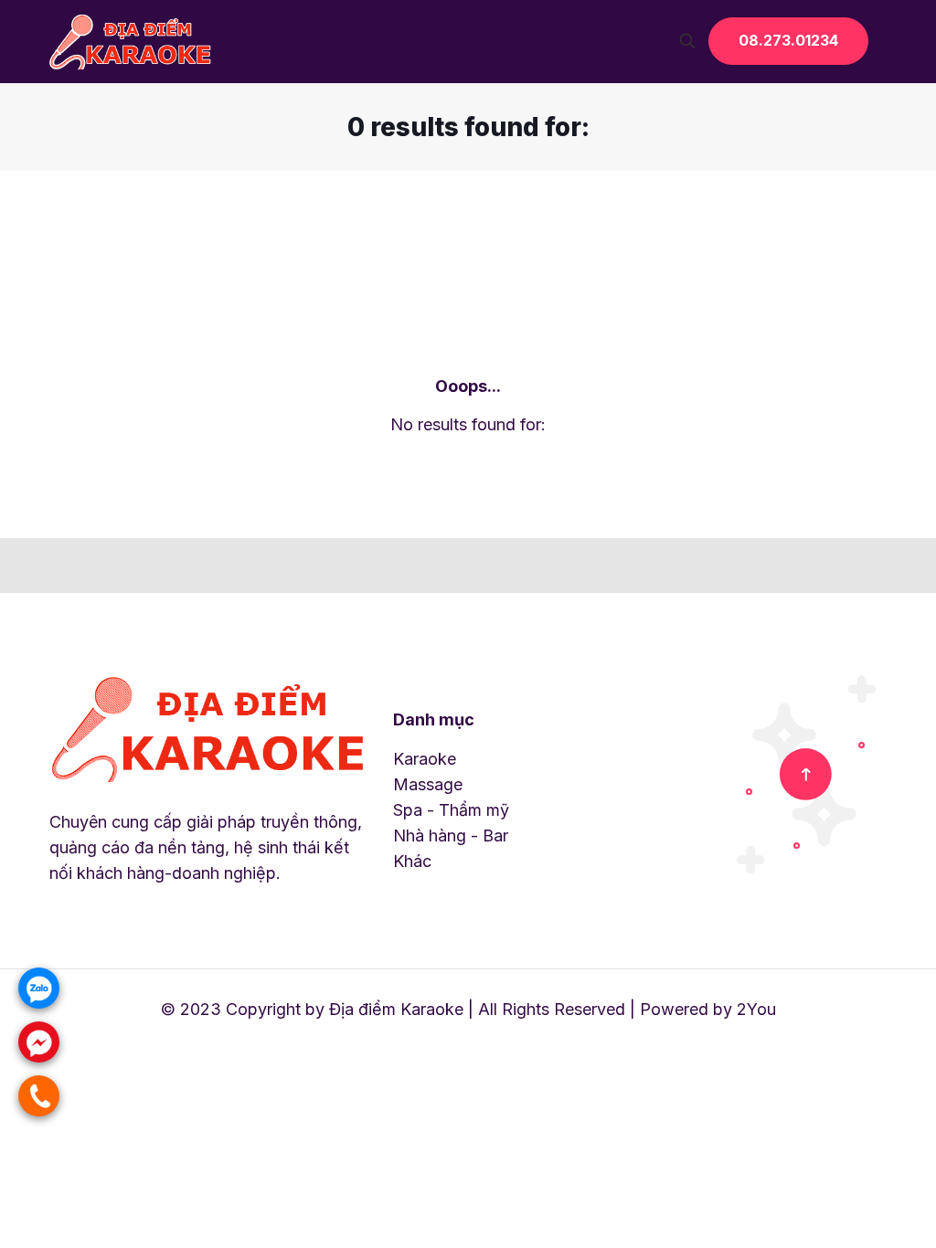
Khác (412, 861)
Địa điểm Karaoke (396, 1009)
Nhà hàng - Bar (450, 835)
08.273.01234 (788, 40)
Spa (407, 810)
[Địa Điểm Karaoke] (131, 41)
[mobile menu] (623, 41)
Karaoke (424, 758)
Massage (428, 784)
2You (756, 1009)
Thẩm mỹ (474, 810)
